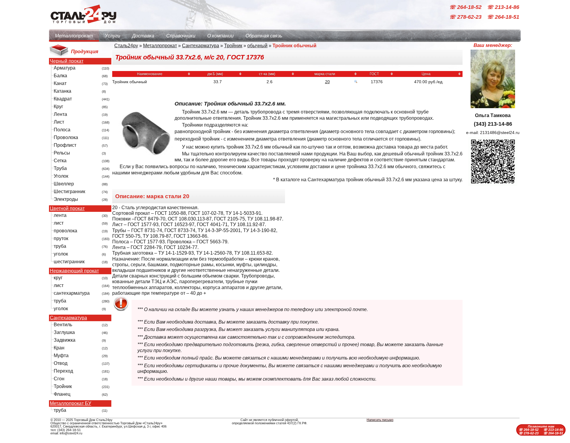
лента (60, 215)
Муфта (61, 355)
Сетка (60, 160)
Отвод (60, 363)
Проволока (66, 137)
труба (60, 246)
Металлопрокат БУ (70, 403)
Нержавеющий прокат (74, 271)
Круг (58, 106)
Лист (59, 121)
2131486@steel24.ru (500, 132)
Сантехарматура (68, 318)
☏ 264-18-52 (466, 7)
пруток (61, 238)
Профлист (65, 145)
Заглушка (64, 332)
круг (58, 277)
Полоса (62, 129)
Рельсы (62, 152)
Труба (60, 168)
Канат (60, 83)
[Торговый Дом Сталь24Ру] (83, 26)
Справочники (180, 35)
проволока (65, 230)
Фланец (62, 394)
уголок (61, 253)
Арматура (64, 67)
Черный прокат (66, 61)
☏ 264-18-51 (503, 17)
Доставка (143, 35)
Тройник (63, 386)
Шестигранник (69, 191)
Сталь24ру (126, 45)
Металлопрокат (74, 35)
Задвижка (64, 340)
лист (59, 223)
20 (327, 81)
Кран (59, 347)
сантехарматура (72, 293)
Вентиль (63, 324)
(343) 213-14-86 (493, 124)
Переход (63, 370)
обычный (257, 45)
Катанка (62, 91)
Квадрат (63, 98)
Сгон (59, 378)
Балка (60, 75)
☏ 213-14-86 (503, 7)
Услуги (112, 35)
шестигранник (69, 261)
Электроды (66, 199)
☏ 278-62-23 (466, 17)
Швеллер (64, 183)
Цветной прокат (67, 208)
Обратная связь (264, 35)
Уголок (61, 176)
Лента (60, 114)
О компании (220, 35)
